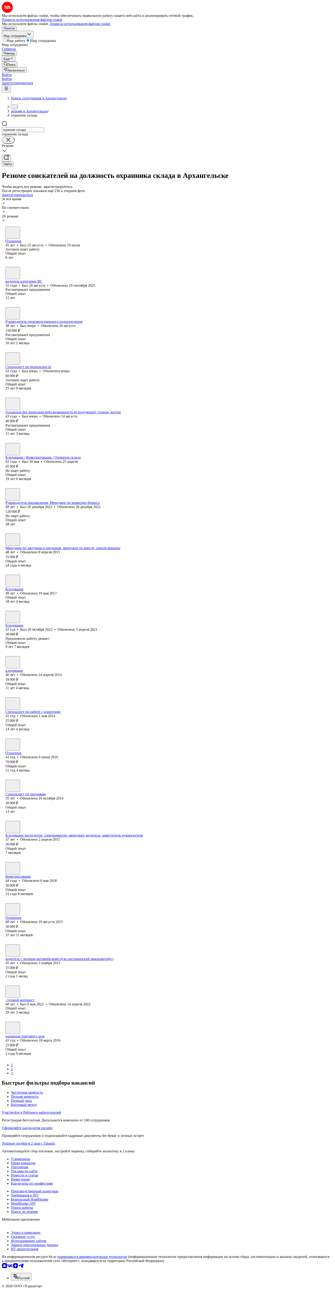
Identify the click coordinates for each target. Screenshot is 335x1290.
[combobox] (23, 129)
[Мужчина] (12, 233)
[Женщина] (12, 703)
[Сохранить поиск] (6, 158)
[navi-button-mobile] (6, 89)
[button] (7, 75)
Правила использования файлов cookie (80, 24)
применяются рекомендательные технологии (92, 1257)
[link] (9, 64)
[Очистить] (8, 140)
